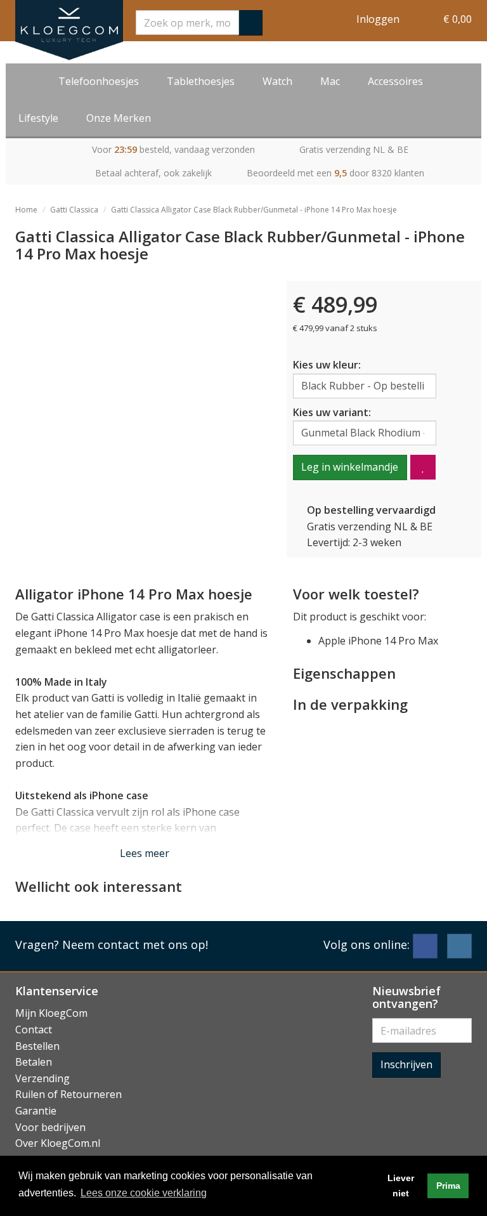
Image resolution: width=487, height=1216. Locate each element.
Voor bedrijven (50, 1127)
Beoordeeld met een (335, 173)
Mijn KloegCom (51, 1013)
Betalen (33, 1062)
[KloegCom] (69, 30)
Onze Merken (118, 118)
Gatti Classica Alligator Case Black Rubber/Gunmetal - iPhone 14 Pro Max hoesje (254, 209)
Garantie (35, 1111)
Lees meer (144, 853)
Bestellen (37, 1046)
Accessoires (395, 81)
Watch (277, 81)
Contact (33, 1029)
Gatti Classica (74, 209)
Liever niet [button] (400, 1185)
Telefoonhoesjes (98, 81)
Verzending (42, 1078)
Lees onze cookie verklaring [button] (144, 1192)
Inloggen (377, 19)
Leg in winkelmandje (349, 467)
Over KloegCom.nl (57, 1143)
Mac (330, 81)
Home (26, 209)
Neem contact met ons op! (135, 944)
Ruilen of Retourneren (68, 1094)
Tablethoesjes (201, 81)
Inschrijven (406, 1064)
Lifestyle (38, 118)
